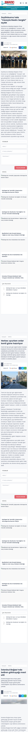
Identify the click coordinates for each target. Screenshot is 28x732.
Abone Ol (5, 47)
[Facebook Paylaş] (20, 47)
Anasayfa (4, 13)
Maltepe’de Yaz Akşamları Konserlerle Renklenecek (14, 8)
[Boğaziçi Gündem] (8, 3)
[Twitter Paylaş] (22, 47)
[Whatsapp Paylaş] (25, 47)
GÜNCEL (10, 13)
